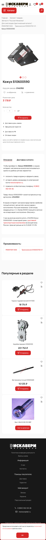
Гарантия (23, 482)
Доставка (23, 479)
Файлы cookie (23, 456)
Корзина (23, 496)
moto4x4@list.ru (16, 182)
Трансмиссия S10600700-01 (25, 26)
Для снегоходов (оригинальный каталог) (17, 23)
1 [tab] (20, 77)
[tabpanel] (23, 54)
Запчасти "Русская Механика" (13, 21)
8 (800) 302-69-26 (24, 508)
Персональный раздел (23, 500)
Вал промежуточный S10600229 (23, 380)
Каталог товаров (16, 18)
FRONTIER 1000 (7, 26)
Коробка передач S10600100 (23, 344)
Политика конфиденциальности (23, 453)
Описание (7, 160)
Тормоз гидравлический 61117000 (23, 301)
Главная (5, 18)
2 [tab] (23, 77)
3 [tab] (25, 77)
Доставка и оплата (25, 160)
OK (22, 535)
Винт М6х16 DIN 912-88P (23, 422)
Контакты (23, 469)
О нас (23, 465)
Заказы (23, 493)
